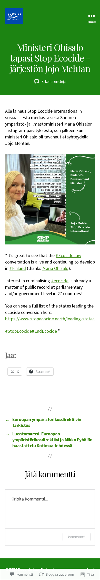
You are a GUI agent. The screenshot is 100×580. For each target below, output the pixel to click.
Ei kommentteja (53, 81)
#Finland (17, 268)
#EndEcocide (44, 331)
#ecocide (59, 281)
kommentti (76, 537)
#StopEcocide (18, 331)
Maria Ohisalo (55, 268)
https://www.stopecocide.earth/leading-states (50, 319)
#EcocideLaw (68, 255)
